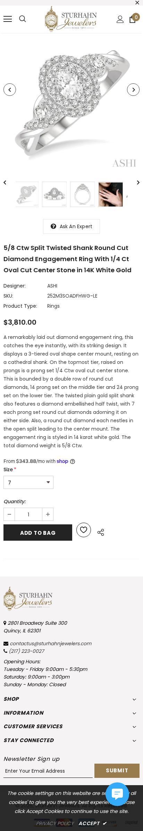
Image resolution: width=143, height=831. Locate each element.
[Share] (99, 531)
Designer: (14, 285)
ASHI (52, 285)
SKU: (8, 295)
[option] (71, 102)
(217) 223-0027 (26, 651)
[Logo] (71, 19)
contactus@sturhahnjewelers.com (50, 643)
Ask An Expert (76, 226)
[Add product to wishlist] (83, 530)
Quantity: (14, 501)
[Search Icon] (22, 19)
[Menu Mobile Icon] (7, 19)
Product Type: (20, 305)
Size (9, 469)
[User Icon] (120, 19)
